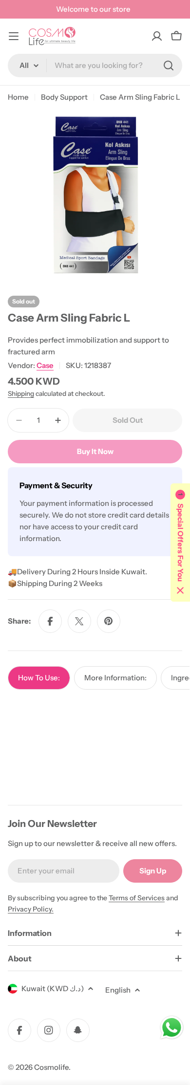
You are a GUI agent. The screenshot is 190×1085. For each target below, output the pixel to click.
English (118, 990)
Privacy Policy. (31, 909)
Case (45, 365)
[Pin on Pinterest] (108, 621)
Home (18, 97)
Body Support (64, 97)
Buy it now (95, 451)
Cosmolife (51, 1067)
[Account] (157, 36)
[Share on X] (79, 621)
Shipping (21, 393)
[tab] (39, 678)
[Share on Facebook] (50, 621)
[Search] (168, 65)
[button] (180, 542)
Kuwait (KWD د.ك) (52, 988)
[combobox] (95, 65)
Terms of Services (137, 897)
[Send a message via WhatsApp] (171, 1027)
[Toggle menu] (13, 36)
